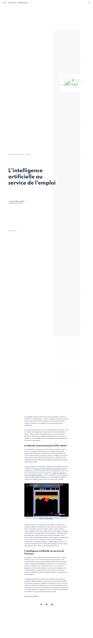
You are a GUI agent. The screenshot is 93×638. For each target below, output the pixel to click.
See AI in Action (12, 2)
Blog (4, 2)
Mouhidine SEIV (20, 154)
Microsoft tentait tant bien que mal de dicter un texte (50, 468)
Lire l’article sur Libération (31, 596)
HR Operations (13, 230)
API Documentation (23, 2)
